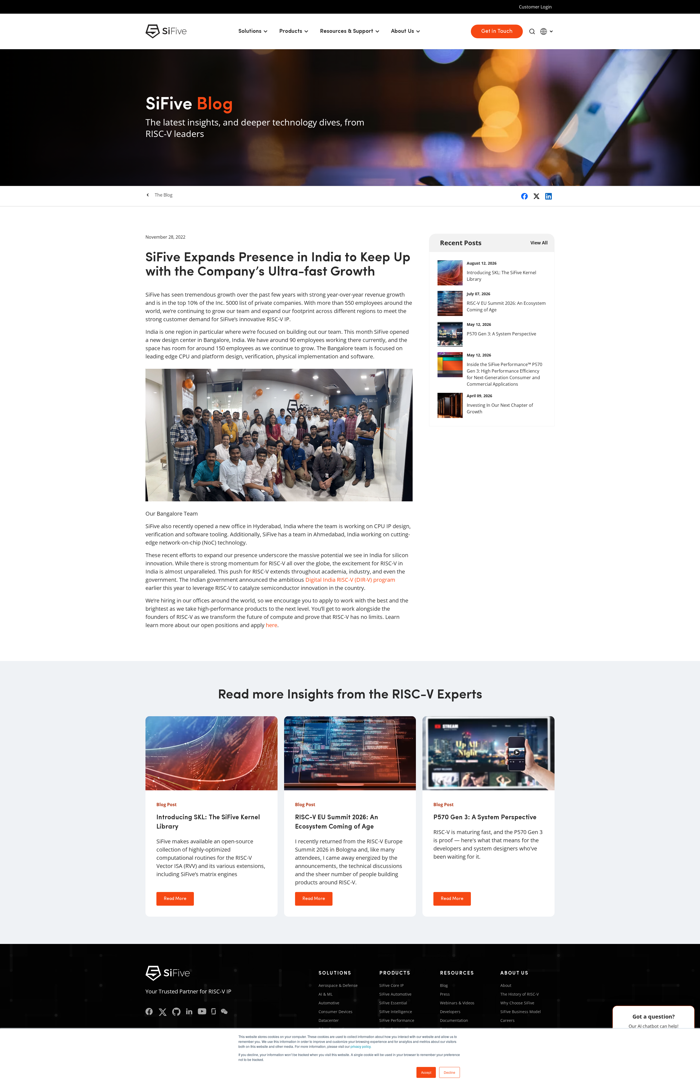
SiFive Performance (396, 1020)
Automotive (329, 1002)
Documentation (454, 1020)
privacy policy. (361, 1046)
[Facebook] (149, 1012)
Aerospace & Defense (338, 985)
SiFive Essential (393, 1002)
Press (445, 994)
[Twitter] (162, 1012)
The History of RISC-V (519, 994)
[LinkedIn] (189, 1012)
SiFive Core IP (391, 985)
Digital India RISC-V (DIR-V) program (350, 579)
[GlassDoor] (213, 1012)
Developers (450, 1011)
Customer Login (535, 7)
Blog (444, 985)
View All (539, 243)
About (505, 985)
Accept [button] (426, 1072)
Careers (507, 1020)
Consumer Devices (335, 1011)
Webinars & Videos (457, 1002)
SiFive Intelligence (395, 1011)
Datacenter (329, 1020)
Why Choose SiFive (517, 1002)
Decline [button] (449, 1072)
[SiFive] (165, 31)
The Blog (164, 195)
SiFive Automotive (395, 994)
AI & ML (325, 994)
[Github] (176, 1012)
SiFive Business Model (520, 1011)
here (271, 625)
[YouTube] (202, 1012)
